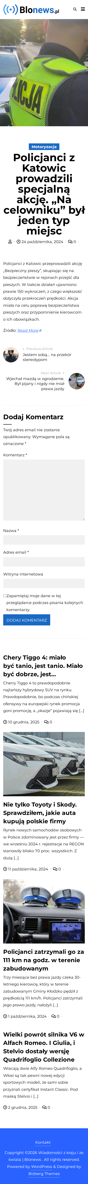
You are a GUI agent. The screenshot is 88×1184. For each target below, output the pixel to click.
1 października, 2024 (27, 1016)
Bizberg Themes (44, 1173)
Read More (28, 330)
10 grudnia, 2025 (23, 722)
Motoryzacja (44, 146)
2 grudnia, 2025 (22, 1107)
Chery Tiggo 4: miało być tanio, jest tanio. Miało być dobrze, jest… (43, 666)
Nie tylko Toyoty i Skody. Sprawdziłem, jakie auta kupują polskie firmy (40, 813)
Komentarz (15, 455)
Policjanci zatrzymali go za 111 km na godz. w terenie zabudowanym (43, 960)
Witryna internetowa (23, 574)
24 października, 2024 (42, 241)
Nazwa (11, 530)
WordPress (41, 1166)
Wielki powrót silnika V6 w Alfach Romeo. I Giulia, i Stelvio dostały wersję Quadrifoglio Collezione (43, 1047)
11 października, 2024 (28, 869)
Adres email (16, 552)
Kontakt (43, 1142)
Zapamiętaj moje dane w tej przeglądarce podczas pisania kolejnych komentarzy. (44, 603)
